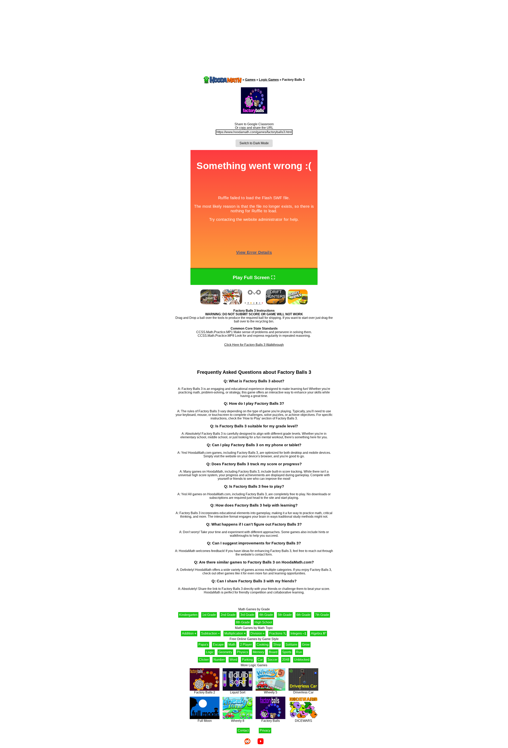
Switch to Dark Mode (254, 143)
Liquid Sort (237, 692)
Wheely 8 (237, 720)
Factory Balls (270, 720)
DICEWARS (303, 720)
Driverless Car (303, 692)
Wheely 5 (270, 692)
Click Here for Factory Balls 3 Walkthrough (254, 344)
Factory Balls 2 (204, 692)
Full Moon (205, 720)
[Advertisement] (254, 31)
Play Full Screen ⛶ (254, 277)
